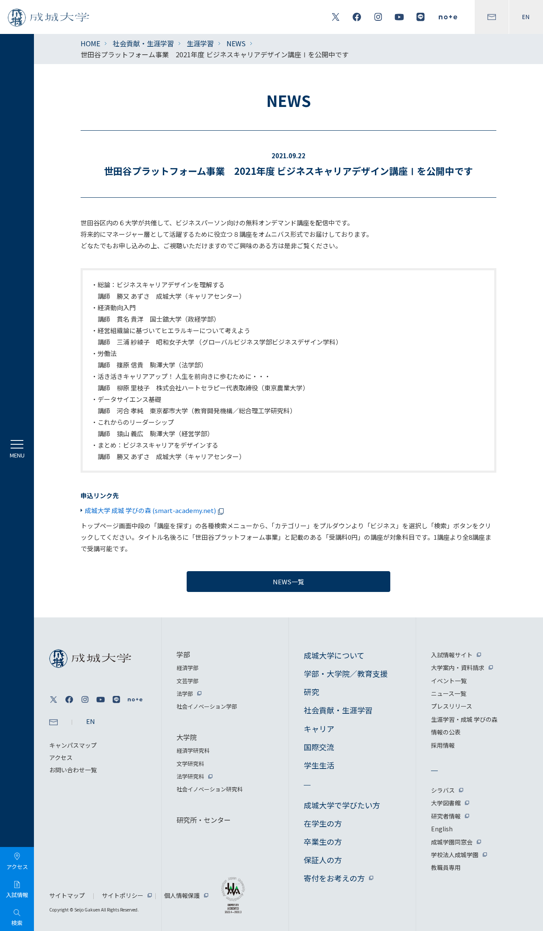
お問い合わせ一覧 (73, 770)
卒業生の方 (323, 841)
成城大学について (334, 655)
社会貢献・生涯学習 (143, 43)
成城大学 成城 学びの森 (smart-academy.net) (150, 510)
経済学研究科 (193, 750)
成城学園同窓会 (452, 842)
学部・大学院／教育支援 (346, 673)
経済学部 (187, 668)
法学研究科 (190, 776)
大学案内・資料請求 (457, 667)
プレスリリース (451, 706)
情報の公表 (446, 732)
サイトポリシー (122, 895)
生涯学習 (200, 43)
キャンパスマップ (73, 745)
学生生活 (319, 765)
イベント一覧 (449, 680)
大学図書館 (446, 803)
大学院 (186, 737)
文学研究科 (190, 764)
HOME (90, 43)
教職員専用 (446, 867)
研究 (311, 691)
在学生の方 (323, 823)
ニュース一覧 (448, 693)
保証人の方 (323, 859)
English (442, 828)
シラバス (443, 790)
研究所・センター (203, 820)
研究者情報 (446, 816)
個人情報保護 (182, 895)
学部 (183, 654)
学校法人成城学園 (455, 854)
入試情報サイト (452, 655)
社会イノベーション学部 (206, 706)
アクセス (61, 757)
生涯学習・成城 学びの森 (464, 719)
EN (526, 17)
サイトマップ (67, 895)
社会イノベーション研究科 (209, 789)
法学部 (184, 694)
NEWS (236, 43)
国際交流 (319, 746)
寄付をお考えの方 (334, 877)
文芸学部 (187, 681)
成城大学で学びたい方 (342, 804)
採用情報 (443, 745)
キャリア (319, 728)
